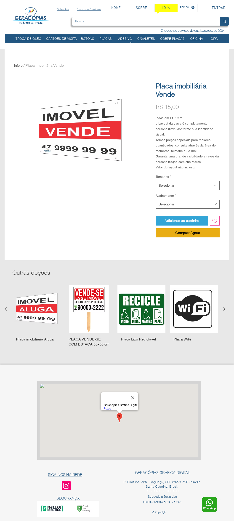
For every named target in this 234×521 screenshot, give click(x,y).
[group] (115, 320)
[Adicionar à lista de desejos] (215, 221)
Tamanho (163, 176)
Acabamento (166, 195)
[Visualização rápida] (37, 309)
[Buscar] (224, 21)
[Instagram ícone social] (66, 485)
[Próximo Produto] (224, 309)
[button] (187, 7)
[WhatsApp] (209, 504)
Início (18, 65)
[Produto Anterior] (6, 309)
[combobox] (188, 185)
